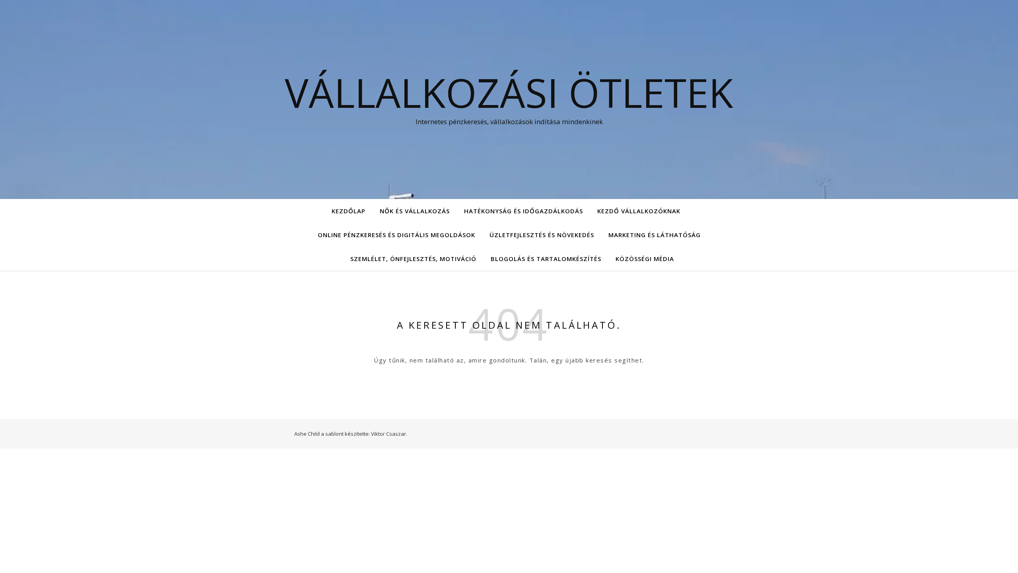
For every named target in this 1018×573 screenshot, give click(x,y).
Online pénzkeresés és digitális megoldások (396, 235)
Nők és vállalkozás (415, 211)
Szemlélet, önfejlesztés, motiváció (413, 259)
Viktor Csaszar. (389, 433)
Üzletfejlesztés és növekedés (542, 235)
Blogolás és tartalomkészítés (546, 259)
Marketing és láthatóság (654, 235)
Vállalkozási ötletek (509, 92)
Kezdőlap (348, 211)
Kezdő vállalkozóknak (638, 211)
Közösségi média (645, 259)
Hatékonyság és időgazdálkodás (523, 211)
